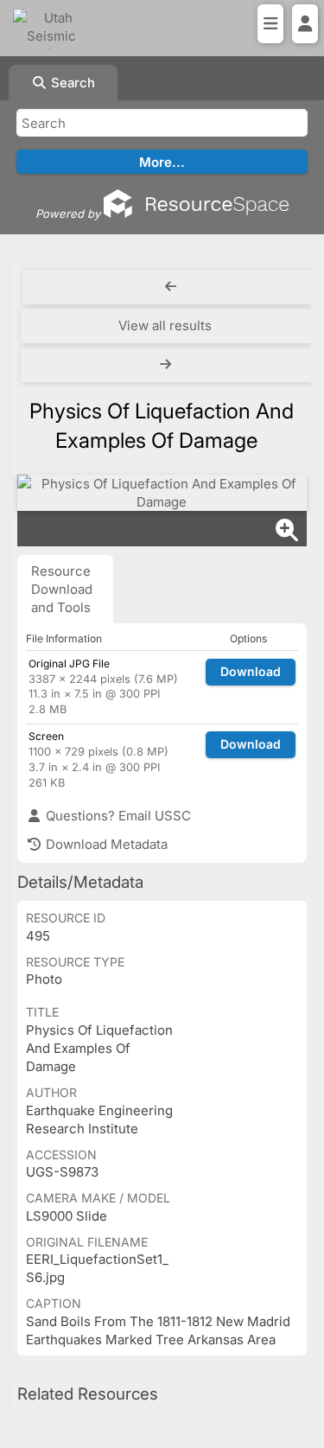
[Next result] (167, 365)
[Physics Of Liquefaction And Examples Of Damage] (162, 493)
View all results (165, 325)
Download (250, 671)
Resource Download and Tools (61, 589)
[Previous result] (170, 287)
